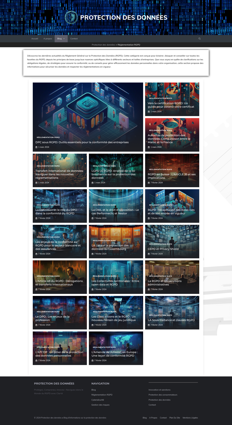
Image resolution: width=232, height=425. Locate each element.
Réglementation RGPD (101, 394)
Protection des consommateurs (163, 394)
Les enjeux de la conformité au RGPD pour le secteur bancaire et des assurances (58, 245)
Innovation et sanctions (159, 389)
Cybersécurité (97, 400)
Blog (59, 38)
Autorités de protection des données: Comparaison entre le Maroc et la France (169, 139)
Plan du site (174, 418)
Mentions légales (190, 418)
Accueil (34, 38)
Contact (74, 38)
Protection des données (123, 17)
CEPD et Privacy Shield (163, 249)
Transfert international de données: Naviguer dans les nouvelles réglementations (59, 174)
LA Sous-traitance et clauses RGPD (171, 320)
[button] (199, 38)
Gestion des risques (100, 405)
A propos (48, 38)
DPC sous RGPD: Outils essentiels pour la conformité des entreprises (82, 142)
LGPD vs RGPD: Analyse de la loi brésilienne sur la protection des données (113, 174)
